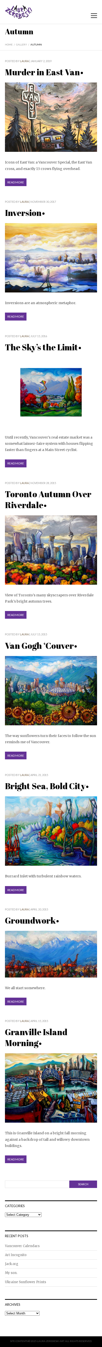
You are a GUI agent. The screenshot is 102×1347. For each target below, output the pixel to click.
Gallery (21, 44)
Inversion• (25, 212)
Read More (15, 182)
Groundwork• (32, 920)
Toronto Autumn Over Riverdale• (48, 499)
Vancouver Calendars (22, 1246)
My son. (11, 1273)
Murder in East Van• (44, 72)
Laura (24, 61)
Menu (94, 15)
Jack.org (11, 1264)
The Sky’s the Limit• (43, 347)
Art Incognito (15, 1255)
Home (9, 44)
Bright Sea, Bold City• (47, 786)
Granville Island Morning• (36, 1037)
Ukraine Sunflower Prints (25, 1282)
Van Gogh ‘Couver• (41, 645)
